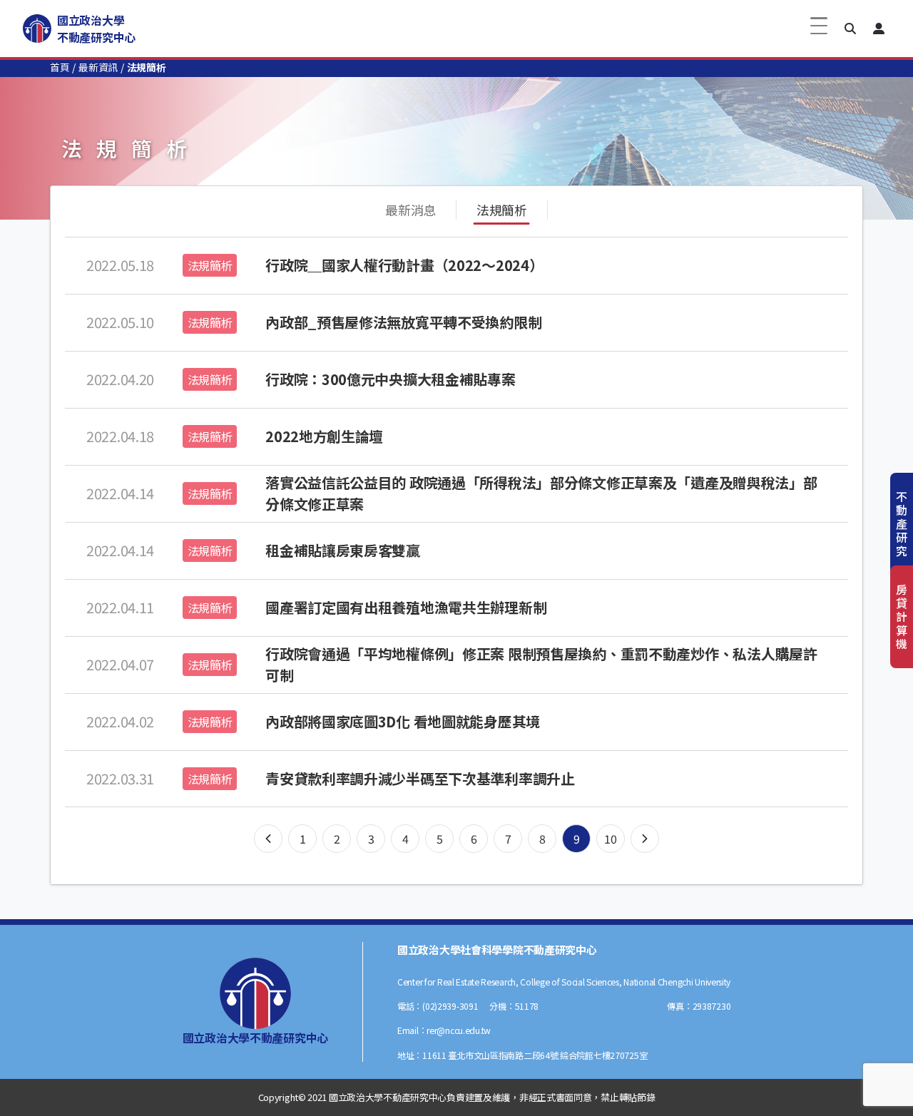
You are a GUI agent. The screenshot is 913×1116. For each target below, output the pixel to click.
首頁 (59, 67)
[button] (850, 28)
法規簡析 (501, 209)
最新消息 (410, 209)
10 (610, 838)
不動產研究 (901, 524)
